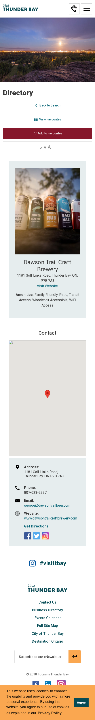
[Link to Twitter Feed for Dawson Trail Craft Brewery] (36, 535)
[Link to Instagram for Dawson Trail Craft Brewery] (45, 535)
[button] (86, 8)
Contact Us (47, 602)
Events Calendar (47, 618)
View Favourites (50, 119)
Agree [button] (81, 702)
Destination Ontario (47, 641)
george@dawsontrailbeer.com (47, 505)
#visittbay (53, 563)
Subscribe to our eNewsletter (40, 657)
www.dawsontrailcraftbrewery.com (50, 518)
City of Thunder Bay (48, 633)
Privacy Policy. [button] (50, 713)
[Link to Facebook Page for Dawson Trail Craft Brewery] (27, 535)
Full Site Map (47, 626)
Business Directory (47, 610)
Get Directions (36, 526)
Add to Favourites (50, 133)
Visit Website (47, 286)
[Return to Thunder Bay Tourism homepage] (47, 588)
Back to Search (50, 105)
